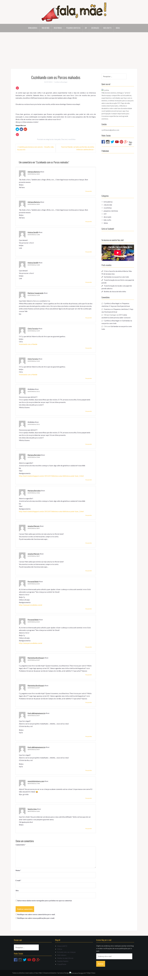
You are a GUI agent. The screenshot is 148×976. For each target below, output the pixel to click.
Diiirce (59, 949)
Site (17, 890)
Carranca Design (63, 973)
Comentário (21, 845)
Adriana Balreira (34, 172)
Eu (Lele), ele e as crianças (66, 952)
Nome (18, 870)
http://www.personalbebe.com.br (30, 605)
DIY (86, 28)
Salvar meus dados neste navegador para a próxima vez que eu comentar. (44, 901)
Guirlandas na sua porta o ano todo (116, 277)
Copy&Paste (61, 964)
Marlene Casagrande (35, 293)
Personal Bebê (33, 581)
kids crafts (107, 28)
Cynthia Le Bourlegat (60, 82)
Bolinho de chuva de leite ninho (115, 291)
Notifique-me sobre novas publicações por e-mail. (36, 918)
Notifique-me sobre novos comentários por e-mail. (36, 914)
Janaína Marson (33, 526)
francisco (107, 309)
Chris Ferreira (33, 328)
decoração (95, 28)
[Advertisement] (74, 48)
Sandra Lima (32, 809)
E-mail (18, 880)
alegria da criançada (53, 139)
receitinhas (58, 28)
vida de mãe (45, 28)
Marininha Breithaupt (36, 658)
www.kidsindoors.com (36, 781)
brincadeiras (32, 28)
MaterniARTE (62, 946)
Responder (88, 191)
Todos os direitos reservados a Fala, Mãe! (27, 973)
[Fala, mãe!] (74, 12)
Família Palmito (62, 961)
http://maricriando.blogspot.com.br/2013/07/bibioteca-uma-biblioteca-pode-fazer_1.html (51, 476)
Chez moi (64, 139)
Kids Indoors (61, 955)
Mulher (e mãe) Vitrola (65, 958)
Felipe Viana (90, 973)
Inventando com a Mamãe (28, 344)
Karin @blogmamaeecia (36, 713)
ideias (118, 28)
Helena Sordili (33, 232)
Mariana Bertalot (34, 455)
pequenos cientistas (73, 28)
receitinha (71, 139)
